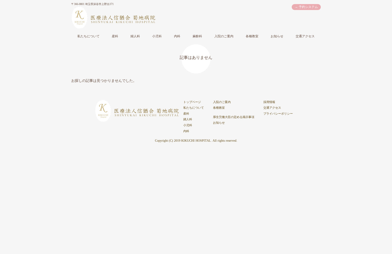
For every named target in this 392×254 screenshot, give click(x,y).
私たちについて (88, 36)
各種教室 (252, 36)
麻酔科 (197, 36)
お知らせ (277, 36)
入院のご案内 (223, 36)
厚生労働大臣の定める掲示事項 (233, 117)
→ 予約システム (306, 7)
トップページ (192, 102)
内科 (177, 36)
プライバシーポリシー (278, 113)
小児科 (157, 36)
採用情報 (269, 102)
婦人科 (135, 36)
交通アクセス (305, 36)
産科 (115, 36)
